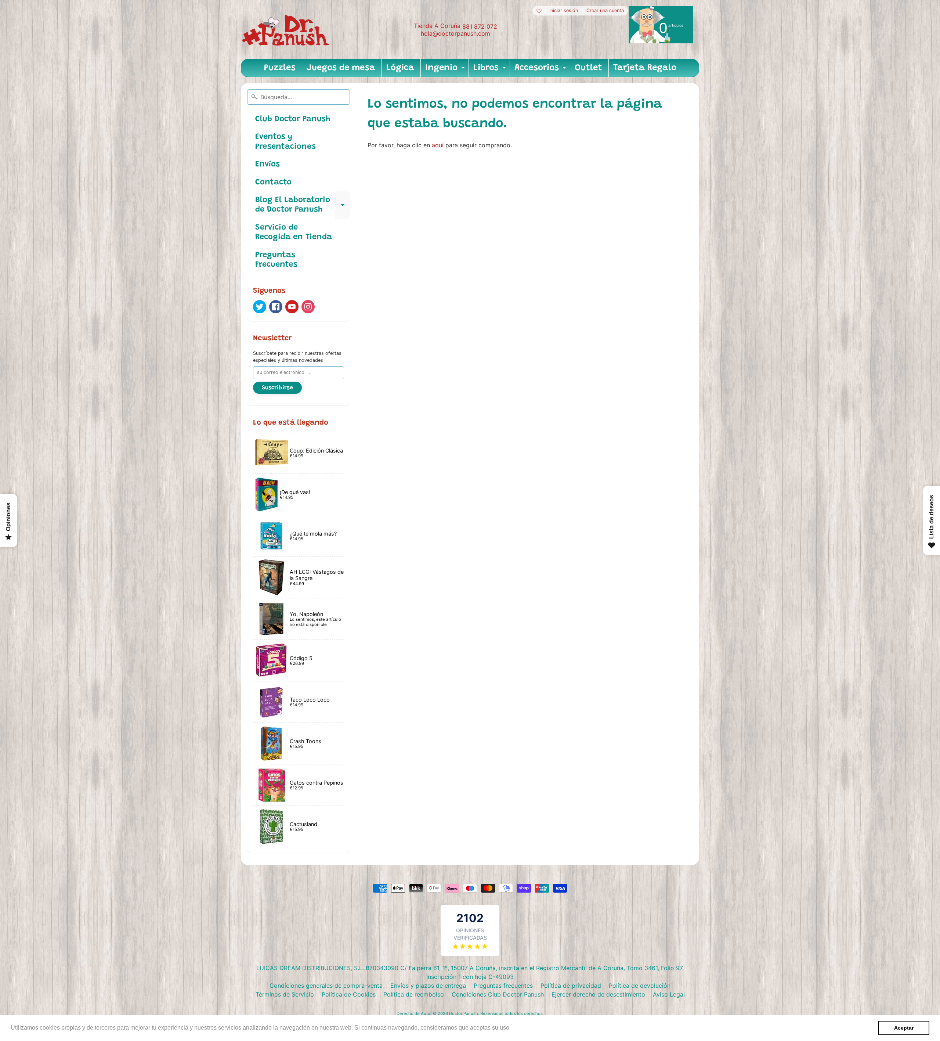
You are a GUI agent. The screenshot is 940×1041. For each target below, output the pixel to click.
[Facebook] (275, 306)
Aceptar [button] (904, 1028)
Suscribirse (277, 388)
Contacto (273, 183)
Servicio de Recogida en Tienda (293, 232)
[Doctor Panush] (287, 29)
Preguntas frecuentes (503, 985)
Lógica (400, 68)
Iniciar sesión (563, 10)
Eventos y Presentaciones (285, 142)
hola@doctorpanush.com (455, 33)
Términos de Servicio (285, 994)
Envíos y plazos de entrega (428, 985)
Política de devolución (639, 985)
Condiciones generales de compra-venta (326, 985)
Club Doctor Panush (292, 119)
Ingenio (446, 70)
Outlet (588, 68)
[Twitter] (259, 306)
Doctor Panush (463, 1013)
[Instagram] (308, 306)
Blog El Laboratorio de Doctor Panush (302, 205)
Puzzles (280, 68)
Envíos (267, 165)
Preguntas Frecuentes (276, 260)
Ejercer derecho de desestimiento (598, 994)
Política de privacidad (570, 985)
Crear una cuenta (605, 10)
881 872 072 (479, 26)
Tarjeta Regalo (644, 68)
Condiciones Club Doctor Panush (498, 994)
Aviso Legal (669, 994)
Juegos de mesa (341, 68)
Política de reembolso (413, 994)
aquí (438, 145)
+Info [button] (518, 1027)
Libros (490, 70)
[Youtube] (292, 306)
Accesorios (541, 70)
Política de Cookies (349, 994)
